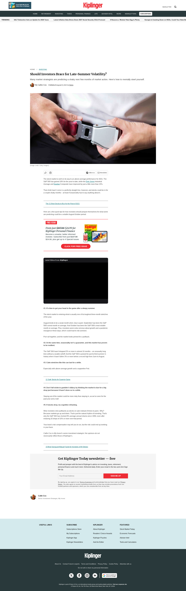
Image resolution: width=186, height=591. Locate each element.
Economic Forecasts (127, 536)
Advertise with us (125, 566)
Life (96, 14)
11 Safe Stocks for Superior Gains (58, 379)
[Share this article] (45, 173)
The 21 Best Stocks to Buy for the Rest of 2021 (63, 204)
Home (32, 69)
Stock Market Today (127, 531)
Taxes (69, 14)
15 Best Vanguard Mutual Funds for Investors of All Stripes (67, 447)
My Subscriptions (73, 536)
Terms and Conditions (88, 566)
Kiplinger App (72, 540)
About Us (58, 566)
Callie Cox (42, 85)
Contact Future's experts (71, 566)
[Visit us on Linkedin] (95, 577)
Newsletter (103, 173)
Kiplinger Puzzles (100, 540)
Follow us (92, 173)
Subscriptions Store (74, 531)
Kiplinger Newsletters (75, 544)
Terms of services (86, 482)
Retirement (46, 14)
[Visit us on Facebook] (79, 577)
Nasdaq (57, 184)
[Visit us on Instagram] (87, 577)
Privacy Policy (102, 566)
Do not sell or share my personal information (93, 570)
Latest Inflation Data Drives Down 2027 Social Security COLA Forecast (79, 20)
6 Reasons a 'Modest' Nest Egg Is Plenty (125, 20)
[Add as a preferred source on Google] (108, 577)
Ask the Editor (98, 544)
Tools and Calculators (128, 544)
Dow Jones (90, 181)
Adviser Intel (107, 14)
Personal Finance (83, 14)
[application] (75, 281)
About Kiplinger (99, 531)
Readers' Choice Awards (102, 536)
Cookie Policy (113, 566)
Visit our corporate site (120, 586)
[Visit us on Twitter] (71, 577)
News (71, 85)
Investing (59, 14)
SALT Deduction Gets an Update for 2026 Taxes (31, 20)
